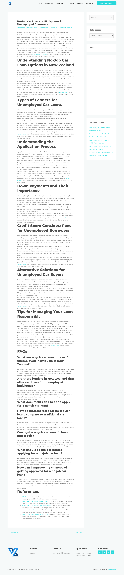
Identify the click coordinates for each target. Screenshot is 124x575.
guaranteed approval (39, 54)
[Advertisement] (101, 85)
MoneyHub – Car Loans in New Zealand (35, 501)
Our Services (70, 3)
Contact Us (89, 3)
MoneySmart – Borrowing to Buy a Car (35, 514)
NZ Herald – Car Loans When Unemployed (36, 505)
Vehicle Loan (63, 92)
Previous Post (13, 532)
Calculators (49, 3)
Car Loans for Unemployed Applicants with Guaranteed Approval (41, 28)
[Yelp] (112, 552)
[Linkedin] (104, 552)
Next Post (79, 532)
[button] (106, 3)
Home (40, 3)
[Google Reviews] (108, 552)
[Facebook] (100, 552)
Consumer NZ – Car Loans (31, 510)
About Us (59, 3)
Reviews (80, 3)
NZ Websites (112, 569)
